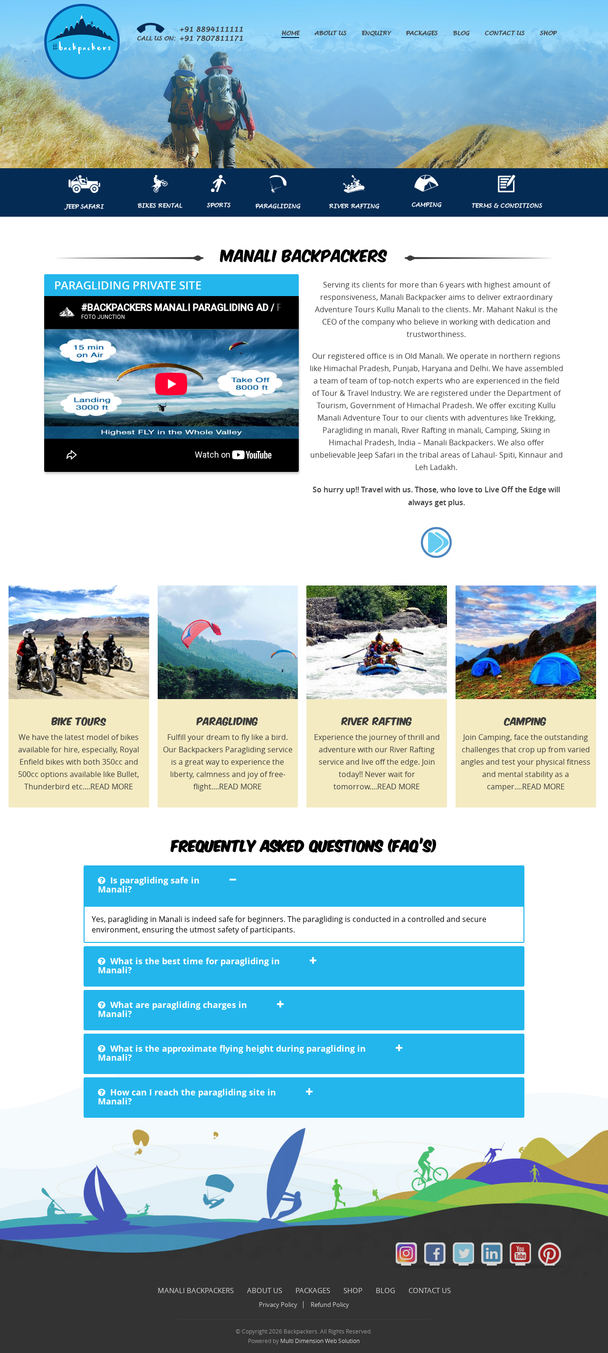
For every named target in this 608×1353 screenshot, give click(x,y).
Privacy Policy (278, 1304)
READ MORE (111, 786)
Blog (461, 33)
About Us (330, 33)
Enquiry (375, 33)
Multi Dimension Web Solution (320, 1341)
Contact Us (504, 33)
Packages (421, 33)
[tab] (304, 885)
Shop (548, 33)
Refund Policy (330, 1304)
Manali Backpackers (196, 1290)
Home (290, 33)
